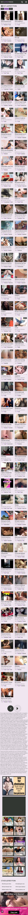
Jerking (5, 137)
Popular (6, 8)
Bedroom (20, 250)
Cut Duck (20, 169)
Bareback (24, 234)
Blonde (10, 250)
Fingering (20, 443)
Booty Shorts (6, 524)
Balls (19, 347)
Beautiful (24, 137)
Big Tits (5, 250)
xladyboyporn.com (20, 883)
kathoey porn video (7, 883)
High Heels (6, 89)
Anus (5, 218)
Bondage (6, 331)
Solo (5, 685)
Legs (5, 395)
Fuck (10, 24)
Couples (24, 524)
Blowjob (6, 24)
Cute (19, 24)
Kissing (10, 56)
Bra (23, 540)
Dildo (23, 556)
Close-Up (20, 621)
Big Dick (6, 185)
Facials (5, 621)
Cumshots (9, 40)
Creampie (6, 476)
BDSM (19, 89)
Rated (11, 8)
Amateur (6, 105)
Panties (11, 89)
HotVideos (7, 2)
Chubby (19, 395)
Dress (19, 282)
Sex (23, 40)
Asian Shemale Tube (7, 886)
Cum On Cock (23, 105)
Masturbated (20, 266)
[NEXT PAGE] (17, 708)
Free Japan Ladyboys (21, 886)
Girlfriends (6, 459)
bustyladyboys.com (21, 889)
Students (20, 363)
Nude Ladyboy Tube (7, 889)
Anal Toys (20, 40)
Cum (5, 40)
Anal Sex (10, 105)
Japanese (20, 218)
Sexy (8, 73)
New (2, 8)
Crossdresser (6, 202)
